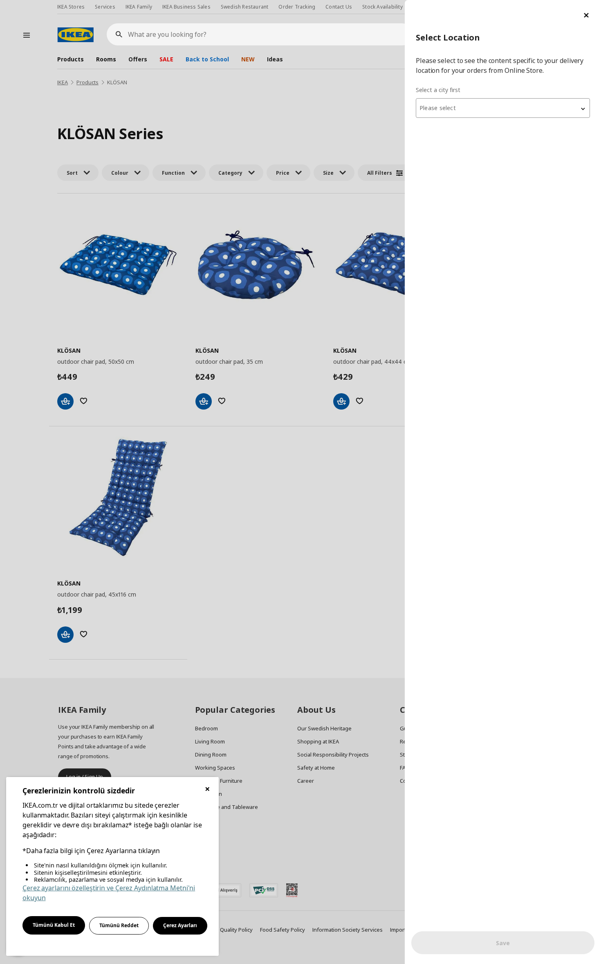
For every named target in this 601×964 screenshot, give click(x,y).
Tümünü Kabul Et (54, 924)
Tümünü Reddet (119, 925)
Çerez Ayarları (180, 925)
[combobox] (503, 108)
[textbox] (503, 108)
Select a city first (438, 90)
